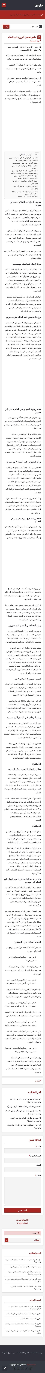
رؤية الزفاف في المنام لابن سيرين (24, 181)
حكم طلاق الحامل (26, 1318)
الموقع (38, 1165)
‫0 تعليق (36, 50)
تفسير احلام (12, 47)
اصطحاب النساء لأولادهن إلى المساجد (19, 1313)
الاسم (38, 1146)
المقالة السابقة (21, 1220)
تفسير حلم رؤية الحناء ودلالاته (27, 178)
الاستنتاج (34, 184)
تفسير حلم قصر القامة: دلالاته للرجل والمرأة (23, 1106)
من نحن (12, 1353)
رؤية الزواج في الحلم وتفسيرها (26, 160)
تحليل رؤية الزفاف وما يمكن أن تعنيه (25, 186)
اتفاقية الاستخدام (23, 1353)
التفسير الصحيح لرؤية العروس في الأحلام (23, 173)
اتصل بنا (4, 1353)
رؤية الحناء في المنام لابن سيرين (25, 176)
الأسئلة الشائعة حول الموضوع (27, 196)
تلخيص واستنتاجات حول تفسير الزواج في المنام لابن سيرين (23, 193)
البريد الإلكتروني (35, 1156)
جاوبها (38, 5)
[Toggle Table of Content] (35, 154)
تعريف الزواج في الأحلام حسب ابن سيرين (22, 158)
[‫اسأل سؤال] (4, 1368)
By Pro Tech (31, 1365)
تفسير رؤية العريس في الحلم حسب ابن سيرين (24, 167)
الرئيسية (40, 15)
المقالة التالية (23, 1223)
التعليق (38, 1175)
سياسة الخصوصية (37, 1353)
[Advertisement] (22, 128)
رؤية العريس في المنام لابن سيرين (24, 163)
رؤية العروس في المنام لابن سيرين (24, 170)
